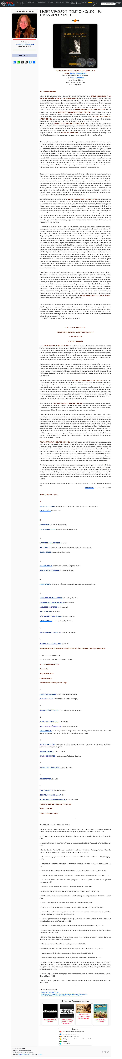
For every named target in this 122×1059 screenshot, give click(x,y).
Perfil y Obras (24, 55)
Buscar (118, 3)
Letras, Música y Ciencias (22, 4)
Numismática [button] (51, 2)
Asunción (18, 44)
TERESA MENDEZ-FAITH (78, 73)
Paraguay (29, 44)
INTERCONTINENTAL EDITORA (49, 992)
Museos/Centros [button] (30, 2)
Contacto (39, 1054)
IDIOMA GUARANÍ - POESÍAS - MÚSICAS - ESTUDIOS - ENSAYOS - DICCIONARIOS (64, 994)
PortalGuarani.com (24, 1054)
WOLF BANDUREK (77, 78)
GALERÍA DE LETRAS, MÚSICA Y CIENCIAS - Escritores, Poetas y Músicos (61, 996)
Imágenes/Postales (60, 2)
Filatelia (67, 2)
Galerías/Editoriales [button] (41, 2)
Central (23, 44)
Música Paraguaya (72, 3)
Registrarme (87, 2)
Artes (18, 2)
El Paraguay (78, 3)
